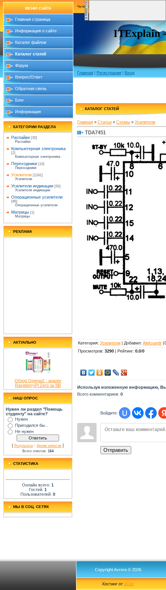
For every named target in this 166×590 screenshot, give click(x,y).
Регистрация (109, 72)
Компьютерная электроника (38, 148)
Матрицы (20, 212)
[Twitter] (92, 373)
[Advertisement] (38, 285)
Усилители (21, 174)
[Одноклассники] (100, 373)
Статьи (105, 122)
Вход (129, 72)
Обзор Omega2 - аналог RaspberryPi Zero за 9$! (38, 383)
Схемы (123, 122)
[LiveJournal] (116, 373)
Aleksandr (152, 343)
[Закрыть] (86, 19)
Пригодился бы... (31, 425)
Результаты (23, 446)
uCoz (129, 584)
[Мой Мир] (108, 373)
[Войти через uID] (124, 413)
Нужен (21, 419)
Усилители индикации (32, 186)
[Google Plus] (124, 373)
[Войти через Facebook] (151, 413)
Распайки (20, 137)
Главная (85, 72)
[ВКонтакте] (84, 373)
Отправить (115, 450)
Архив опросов (49, 446)
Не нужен (24, 431)
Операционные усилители (37, 197)
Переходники (24, 163)
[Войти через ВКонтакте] (138, 413)
